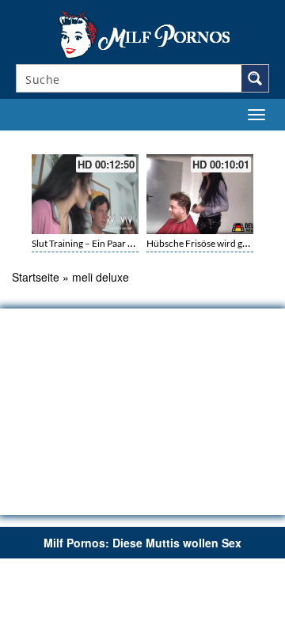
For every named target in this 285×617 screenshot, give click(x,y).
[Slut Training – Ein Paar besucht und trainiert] (85, 194)
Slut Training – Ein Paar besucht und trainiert (123, 243)
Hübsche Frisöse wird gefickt (205, 243)
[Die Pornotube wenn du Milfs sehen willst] (142, 33)
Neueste (175, 140)
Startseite (35, 277)
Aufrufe (207, 140)
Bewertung (244, 140)
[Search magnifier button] (254, 78)
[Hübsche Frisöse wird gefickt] (199, 194)
